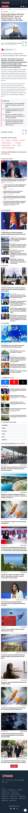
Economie (5, 205)
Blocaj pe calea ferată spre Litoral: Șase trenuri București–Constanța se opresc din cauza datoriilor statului (14, 468)
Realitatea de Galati (14, 798)
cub (3, 140)
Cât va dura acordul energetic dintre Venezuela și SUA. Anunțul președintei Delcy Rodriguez (13, 603)
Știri (6, 9)
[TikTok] (26, 6)
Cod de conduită (5, 782)
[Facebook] (21, 6)
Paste (14, 145)
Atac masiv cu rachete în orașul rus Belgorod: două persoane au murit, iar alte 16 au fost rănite (15, 116)
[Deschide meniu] (25, 2)
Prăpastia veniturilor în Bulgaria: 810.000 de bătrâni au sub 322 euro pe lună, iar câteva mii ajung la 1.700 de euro (14, 496)
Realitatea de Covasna (6, 792)
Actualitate (10, 9)
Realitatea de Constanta (15, 43)
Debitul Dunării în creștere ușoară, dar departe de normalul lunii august (13, 192)
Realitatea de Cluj (14, 792)
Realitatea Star (19, 789)
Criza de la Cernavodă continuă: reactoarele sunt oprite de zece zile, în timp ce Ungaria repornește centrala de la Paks (14, 203)
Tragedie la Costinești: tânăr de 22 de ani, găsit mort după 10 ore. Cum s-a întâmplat (14, 110)
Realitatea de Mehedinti (15, 794)
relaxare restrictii (6, 145)
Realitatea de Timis (12, 800)
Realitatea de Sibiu (21, 796)
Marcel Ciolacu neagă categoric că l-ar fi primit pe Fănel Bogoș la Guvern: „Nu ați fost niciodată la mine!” (18, 310)
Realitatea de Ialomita (6, 794)
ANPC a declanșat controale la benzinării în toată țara (17, 351)
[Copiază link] (23, 42)
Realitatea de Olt (5, 796)
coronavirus (18, 143)
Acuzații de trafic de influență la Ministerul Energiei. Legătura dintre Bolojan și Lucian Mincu (13, 656)
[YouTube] (23, 6)
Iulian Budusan (23, 465)
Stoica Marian (24, 572)
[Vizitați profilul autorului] (2, 43)
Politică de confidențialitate (19, 780)
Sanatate (3, 182)
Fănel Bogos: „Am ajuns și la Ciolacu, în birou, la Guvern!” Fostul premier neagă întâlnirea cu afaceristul (18, 261)
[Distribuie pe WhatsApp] (23, 45)
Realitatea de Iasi (5, 800)
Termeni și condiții (9, 780)
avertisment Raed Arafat (8, 148)
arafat (19, 145)
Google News (6, 154)
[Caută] (21, 2)
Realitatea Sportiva (11, 789)
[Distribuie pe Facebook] (26, 42)
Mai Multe (14, 766)
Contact (3, 780)
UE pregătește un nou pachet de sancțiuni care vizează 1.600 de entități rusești (12, 346)
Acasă (3, 9)
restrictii (8, 140)
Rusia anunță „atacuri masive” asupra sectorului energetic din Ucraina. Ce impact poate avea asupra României (18, 359)
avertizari (22, 140)
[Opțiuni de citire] (25, 810)
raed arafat (15, 140)
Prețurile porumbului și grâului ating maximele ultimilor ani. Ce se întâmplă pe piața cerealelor (18, 366)
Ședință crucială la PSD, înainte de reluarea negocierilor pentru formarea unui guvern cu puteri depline (13, 289)
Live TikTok (5, 6)
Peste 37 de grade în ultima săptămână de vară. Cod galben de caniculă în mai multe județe (14, 186)
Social (4, 189)
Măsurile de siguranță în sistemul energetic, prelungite (18, 371)
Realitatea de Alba (22, 798)
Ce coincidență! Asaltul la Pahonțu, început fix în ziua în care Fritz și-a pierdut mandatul (13, 761)
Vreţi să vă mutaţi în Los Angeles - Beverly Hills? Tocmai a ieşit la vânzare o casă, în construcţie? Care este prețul (12, 576)
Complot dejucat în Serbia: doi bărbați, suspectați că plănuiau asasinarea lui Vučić (15, 105)
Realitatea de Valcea (13, 796)
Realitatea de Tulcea (5, 798)
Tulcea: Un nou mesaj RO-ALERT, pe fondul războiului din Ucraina (12, 630)
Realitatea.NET (4, 789)
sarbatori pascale (6, 143)
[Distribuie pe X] (26, 45)
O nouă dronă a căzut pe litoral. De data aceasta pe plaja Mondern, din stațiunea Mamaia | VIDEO (12, 735)
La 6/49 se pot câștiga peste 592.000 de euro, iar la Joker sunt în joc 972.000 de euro (13, 708)
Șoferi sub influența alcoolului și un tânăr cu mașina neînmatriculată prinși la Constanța (14, 197)
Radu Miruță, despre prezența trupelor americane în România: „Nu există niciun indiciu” (18, 296)
